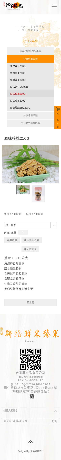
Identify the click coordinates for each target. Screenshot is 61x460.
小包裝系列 (37, 27)
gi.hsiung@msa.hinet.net (30, 384)
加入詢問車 (30, 249)
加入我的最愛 (31, 240)
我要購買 (12, 240)
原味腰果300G (18, 100)
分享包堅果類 (30, 30)
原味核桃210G (18, 93)
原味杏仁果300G (19, 87)
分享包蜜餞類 (30, 115)
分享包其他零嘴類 (30, 123)
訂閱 (54, 421)
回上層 (30, 302)
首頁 (23, 27)
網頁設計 (39, 451)
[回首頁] (14, 5)
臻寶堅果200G (18, 73)
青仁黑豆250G (18, 66)
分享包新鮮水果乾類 (30, 51)
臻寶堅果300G (18, 80)
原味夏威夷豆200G (20, 107)
